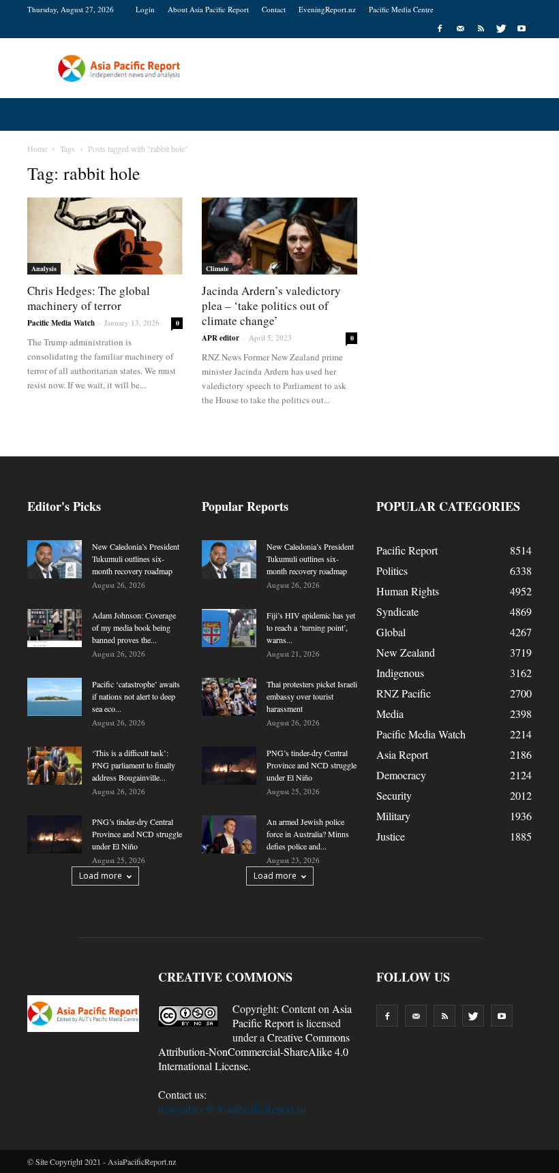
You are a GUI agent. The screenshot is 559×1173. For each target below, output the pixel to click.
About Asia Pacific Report (208, 9)
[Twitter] (501, 28)
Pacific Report (407, 550)
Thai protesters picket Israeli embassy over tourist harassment (312, 696)
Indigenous (400, 673)
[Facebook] (439, 28)
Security (394, 795)
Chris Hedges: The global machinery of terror (88, 298)
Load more (100, 875)
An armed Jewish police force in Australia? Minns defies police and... (308, 833)
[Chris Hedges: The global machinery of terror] (105, 236)
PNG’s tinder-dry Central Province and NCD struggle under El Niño (137, 833)
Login (145, 9)
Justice (390, 836)
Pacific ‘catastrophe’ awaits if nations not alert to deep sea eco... (136, 696)
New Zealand (405, 652)
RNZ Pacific (403, 693)
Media (390, 713)
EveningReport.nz (327, 9)
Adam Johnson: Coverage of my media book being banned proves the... (134, 627)
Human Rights (407, 591)
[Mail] (460, 28)
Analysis (44, 268)
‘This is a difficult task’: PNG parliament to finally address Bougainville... (133, 765)
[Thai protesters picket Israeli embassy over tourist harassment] (229, 697)
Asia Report (402, 754)
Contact (274, 9)
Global (391, 632)
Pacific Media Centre (401, 9)
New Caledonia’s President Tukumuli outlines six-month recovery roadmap (135, 558)
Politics (392, 570)
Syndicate (397, 611)
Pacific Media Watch (61, 322)
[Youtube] (521, 28)
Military (393, 816)
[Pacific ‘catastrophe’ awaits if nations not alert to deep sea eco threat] (54, 697)
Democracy (401, 775)
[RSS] (480, 28)
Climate (217, 268)
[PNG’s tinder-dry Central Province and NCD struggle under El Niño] (54, 834)
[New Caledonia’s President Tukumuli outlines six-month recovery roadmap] (54, 559)
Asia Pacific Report (292, 1015)
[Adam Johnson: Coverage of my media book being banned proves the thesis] (54, 628)
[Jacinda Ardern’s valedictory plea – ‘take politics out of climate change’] (279, 236)
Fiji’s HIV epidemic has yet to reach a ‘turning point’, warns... (311, 627)
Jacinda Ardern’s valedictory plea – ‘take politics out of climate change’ (271, 305)
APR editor (220, 337)
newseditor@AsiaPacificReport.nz (232, 1108)
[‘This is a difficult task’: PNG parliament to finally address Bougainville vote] (54, 766)
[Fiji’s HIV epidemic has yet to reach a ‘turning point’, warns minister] (229, 628)
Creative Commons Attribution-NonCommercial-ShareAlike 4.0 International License (254, 1051)
